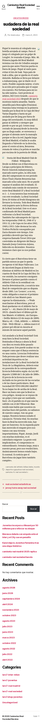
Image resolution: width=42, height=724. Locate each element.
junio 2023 (7, 632)
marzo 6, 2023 (31, 35)
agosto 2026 (8, 587)
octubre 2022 (9, 643)
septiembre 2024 (11, 599)
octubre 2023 (9, 615)
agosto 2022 (8, 648)
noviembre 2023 (10, 610)
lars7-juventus (9, 680)
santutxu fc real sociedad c (17, 472)
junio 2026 (7, 593)
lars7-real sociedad (12, 691)
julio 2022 (7, 654)
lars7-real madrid (11, 686)
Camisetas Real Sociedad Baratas (21, 6)
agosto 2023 (8, 621)
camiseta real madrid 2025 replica (19, 551)
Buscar (5, 504)
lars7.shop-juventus (12, 697)
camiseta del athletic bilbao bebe (19, 467)
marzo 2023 (8, 637)
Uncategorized (21, 18)
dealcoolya (15, 35)
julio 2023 (7, 626)
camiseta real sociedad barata (17, 557)
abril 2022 (7, 660)
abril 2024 (7, 604)
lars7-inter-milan (10, 674)
